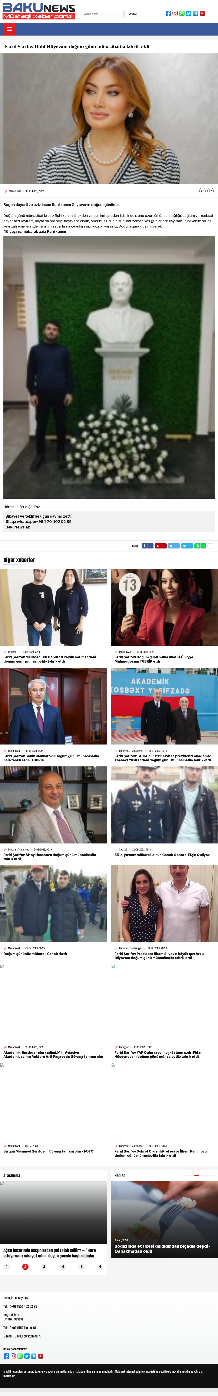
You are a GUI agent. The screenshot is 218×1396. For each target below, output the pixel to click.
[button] (186, 1175)
